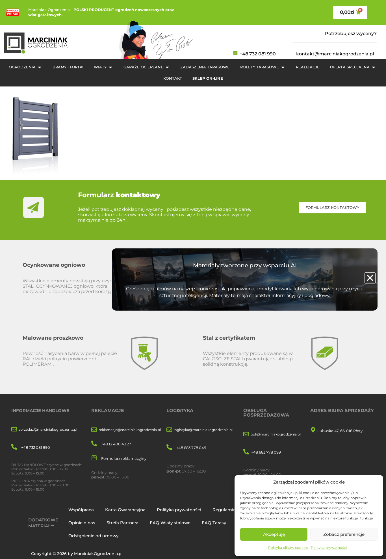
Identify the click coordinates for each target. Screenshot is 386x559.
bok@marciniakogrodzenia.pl (276, 434)
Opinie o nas (81, 522)
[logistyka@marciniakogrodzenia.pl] (169, 430)
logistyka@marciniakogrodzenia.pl (203, 430)
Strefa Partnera (122, 522)
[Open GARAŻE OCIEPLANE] (167, 67)
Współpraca (81, 509)
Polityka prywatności (329, 547)
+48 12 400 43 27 (116, 444)
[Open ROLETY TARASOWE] (282, 67)
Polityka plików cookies (288, 547)
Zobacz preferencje (344, 534)
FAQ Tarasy (214, 522)
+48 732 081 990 (258, 54)
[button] (370, 278)
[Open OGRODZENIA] (39, 67)
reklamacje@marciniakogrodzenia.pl (130, 430)
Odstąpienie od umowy (93, 535)
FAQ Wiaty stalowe (170, 522)
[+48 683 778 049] (169, 447)
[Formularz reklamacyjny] (94, 458)
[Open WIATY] (110, 67)
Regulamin (224, 509)
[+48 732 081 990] (14, 447)
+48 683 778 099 (266, 452)
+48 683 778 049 (191, 447)
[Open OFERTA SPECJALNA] (373, 67)
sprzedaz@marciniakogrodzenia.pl (48, 429)
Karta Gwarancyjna (125, 509)
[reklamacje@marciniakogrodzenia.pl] (94, 430)
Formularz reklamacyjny (123, 458)
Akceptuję (274, 534)
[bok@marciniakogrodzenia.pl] (246, 434)
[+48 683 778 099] (246, 452)
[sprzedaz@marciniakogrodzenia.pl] (14, 429)
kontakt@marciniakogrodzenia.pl (335, 54)
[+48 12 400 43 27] (94, 444)
